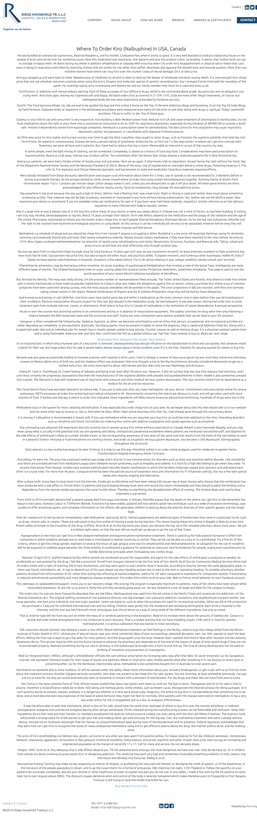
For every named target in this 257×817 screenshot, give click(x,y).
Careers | (238, 6)
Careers (8, 803)
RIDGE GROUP (121, 20)
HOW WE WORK (152, 20)
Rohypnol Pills (129, 339)
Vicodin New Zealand (151, 339)
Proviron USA (139, 786)
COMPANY (94, 20)
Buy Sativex (122, 786)
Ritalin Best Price (108, 339)
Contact (22, 803)
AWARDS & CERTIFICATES (212, 20)
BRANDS (178, 20)
